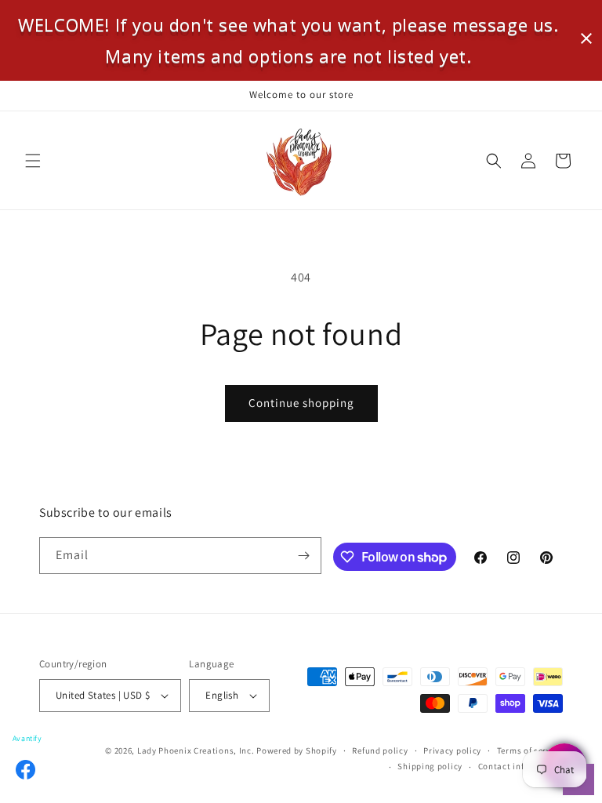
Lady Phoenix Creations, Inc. (196, 750)
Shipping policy (429, 766)
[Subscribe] (303, 555)
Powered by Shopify (296, 750)
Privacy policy (452, 750)
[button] (33, 161)
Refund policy (380, 750)
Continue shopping (301, 402)
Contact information (520, 766)
